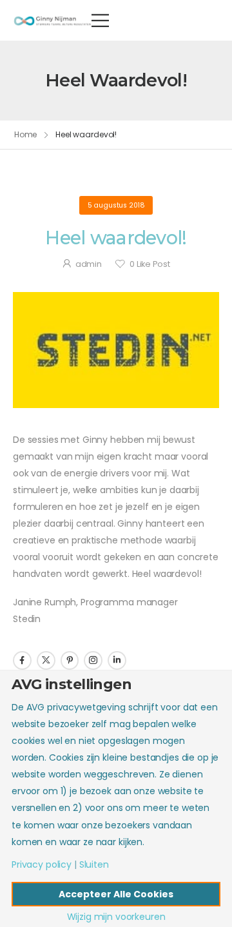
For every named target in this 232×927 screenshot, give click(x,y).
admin (88, 264)
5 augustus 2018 (116, 205)
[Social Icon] (22, 660)
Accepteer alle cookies (116, 894)
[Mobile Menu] (100, 20)
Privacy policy (42, 864)
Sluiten (94, 864)
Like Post (149, 264)
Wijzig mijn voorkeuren (116, 916)
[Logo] (52, 20)
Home (25, 134)
